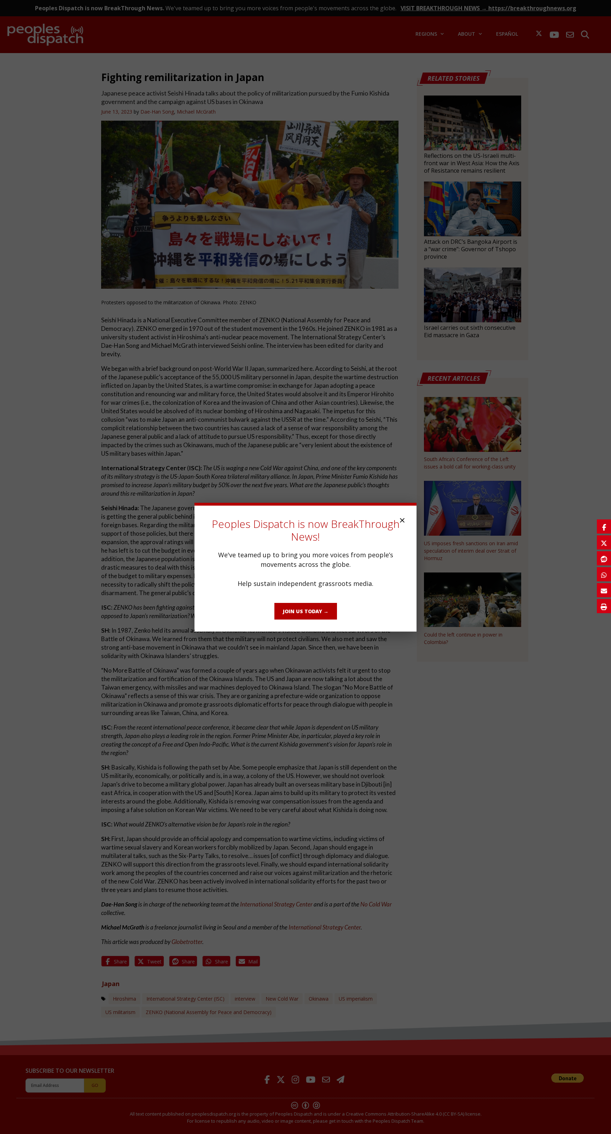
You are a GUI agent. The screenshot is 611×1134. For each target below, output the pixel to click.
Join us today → (305, 611)
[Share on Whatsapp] (604, 574)
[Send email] (604, 590)
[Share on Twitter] (604, 542)
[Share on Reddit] (604, 558)
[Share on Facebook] (604, 526)
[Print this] (604, 606)
